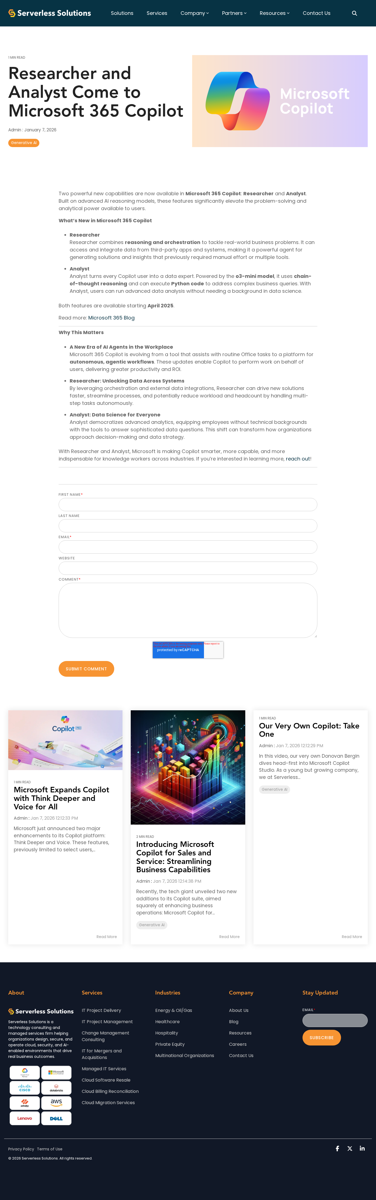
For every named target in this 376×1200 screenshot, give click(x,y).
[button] (338, 1149)
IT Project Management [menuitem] (107, 1021)
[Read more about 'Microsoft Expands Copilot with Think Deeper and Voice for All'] (65, 740)
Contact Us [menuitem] (241, 1055)
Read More (107, 936)
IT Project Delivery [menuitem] (101, 1010)
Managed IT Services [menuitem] (104, 1069)
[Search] (354, 13)
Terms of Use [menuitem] (49, 1149)
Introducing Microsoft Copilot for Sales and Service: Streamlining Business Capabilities (175, 857)
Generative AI (24, 142)
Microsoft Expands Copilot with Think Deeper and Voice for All (61, 798)
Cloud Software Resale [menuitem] (106, 1080)
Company (193, 13)
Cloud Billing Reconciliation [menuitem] (110, 1091)
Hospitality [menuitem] (166, 1033)
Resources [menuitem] (240, 1033)
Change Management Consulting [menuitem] (106, 1036)
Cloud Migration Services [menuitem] (108, 1102)
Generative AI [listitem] (152, 925)
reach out (298, 458)
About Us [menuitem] (239, 1010)
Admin (15, 130)
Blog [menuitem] (233, 1021)
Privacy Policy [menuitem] (21, 1149)
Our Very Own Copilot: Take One (309, 730)
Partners (232, 13)
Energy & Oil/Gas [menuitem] (173, 1010)
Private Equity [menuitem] (170, 1044)
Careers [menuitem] (238, 1044)
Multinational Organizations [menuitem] (184, 1055)
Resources (273, 13)
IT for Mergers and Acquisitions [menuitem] (102, 1054)
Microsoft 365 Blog (111, 317)
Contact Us (317, 13)
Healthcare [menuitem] (167, 1021)
